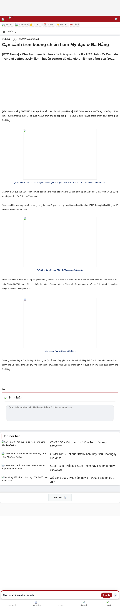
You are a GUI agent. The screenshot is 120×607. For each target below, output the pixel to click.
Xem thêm (59, 497)
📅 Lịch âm (49, 24)
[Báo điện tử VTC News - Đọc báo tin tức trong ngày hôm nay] (19, 19)
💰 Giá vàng (35, 24)
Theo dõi (106, 595)
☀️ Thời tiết (62, 24)
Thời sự (12, 31)
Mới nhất (9, 24)
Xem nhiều (23, 24)
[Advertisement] (60, 83)
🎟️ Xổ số (74, 24)
